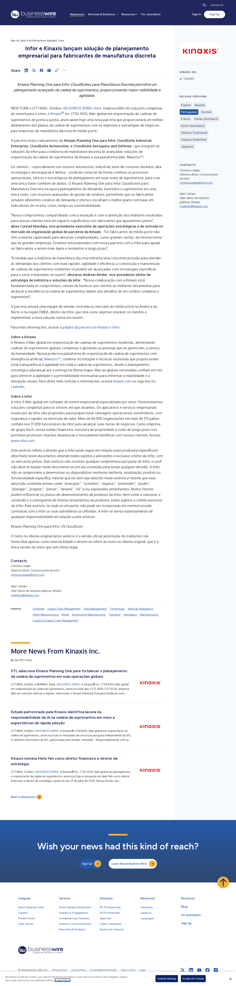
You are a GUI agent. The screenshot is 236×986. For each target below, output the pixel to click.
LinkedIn (17, 386)
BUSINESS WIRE (78, 108)
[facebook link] (207, 970)
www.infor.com (22, 440)
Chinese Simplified (193, 139)
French (185, 119)
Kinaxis (56, 113)
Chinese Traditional (194, 132)
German (206, 112)
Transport (114, 614)
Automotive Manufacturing (88, 614)
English (186, 105)
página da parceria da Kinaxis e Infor (91, 327)
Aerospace (130, 614)
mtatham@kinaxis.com (25, 595)
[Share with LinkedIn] (26, 70)
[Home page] (33, 14)
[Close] (230, 978)
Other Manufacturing (46, 614)
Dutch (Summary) (192, 125)
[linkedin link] (191, 970)
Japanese (187, 146)
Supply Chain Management (64, 608)
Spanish (200, 105)
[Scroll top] (223, 882)
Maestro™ (52, 359)
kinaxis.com (122, 381)
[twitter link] (183, 970)
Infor (97, 108)
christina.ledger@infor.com (27, 575)
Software (38, 608)
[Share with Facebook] (41, 70)
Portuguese (189, 112)
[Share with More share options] (64, 70)
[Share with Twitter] (34, 70)
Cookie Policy (62, 980)
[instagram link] (216, 970)
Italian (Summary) (206, 119)
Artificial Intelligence (140, 608)
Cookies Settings (166, 978)
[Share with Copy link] (56, 70)
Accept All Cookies (193, 978)
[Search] (204, 5)
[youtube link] (199, 970)
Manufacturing (149, 614)
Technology (117, 608)
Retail (65, 614)
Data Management (95, 608)
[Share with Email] (49, 70)
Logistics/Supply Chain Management (55, 620)
